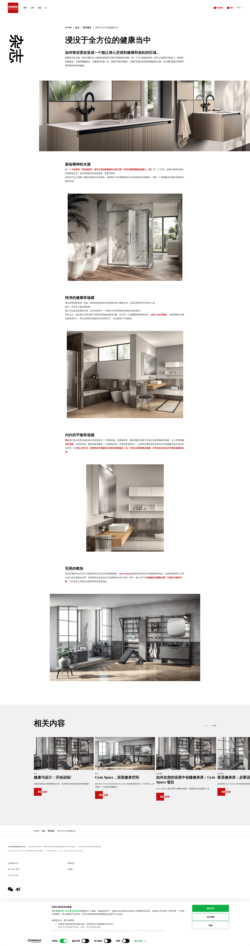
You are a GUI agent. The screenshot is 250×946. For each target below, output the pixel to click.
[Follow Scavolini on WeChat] (10, 889)
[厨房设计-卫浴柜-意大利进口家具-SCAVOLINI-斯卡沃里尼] (13, 8)
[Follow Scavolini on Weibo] (18, 889)
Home (68, 27)
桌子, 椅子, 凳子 (14, 869)
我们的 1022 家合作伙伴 (69, 911)
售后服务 (219, 8)
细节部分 (58, 930)
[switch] (85, 941)
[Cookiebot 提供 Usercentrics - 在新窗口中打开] (34, 941)
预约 (231, 8)
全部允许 (210, 908)
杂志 (39, 8)
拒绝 (211, 925)
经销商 (70, 869)
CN (238, 8)
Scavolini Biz (13, 875)
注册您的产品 (13, 863)
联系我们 (71, 863)
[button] (214, 725)
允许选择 (210, 917)
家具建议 (87, 27)
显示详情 (138, 941)
